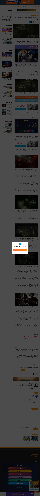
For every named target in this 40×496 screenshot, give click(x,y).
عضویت (20, 249)
